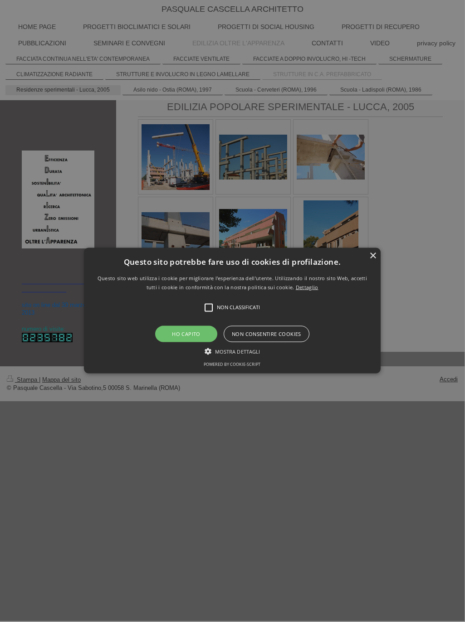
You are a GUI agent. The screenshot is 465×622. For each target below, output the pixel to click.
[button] (232, 311)
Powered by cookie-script (232, 364)
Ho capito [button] (186, 333)
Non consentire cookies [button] (266, 333)
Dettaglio (307, 286)
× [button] (372, 256)
